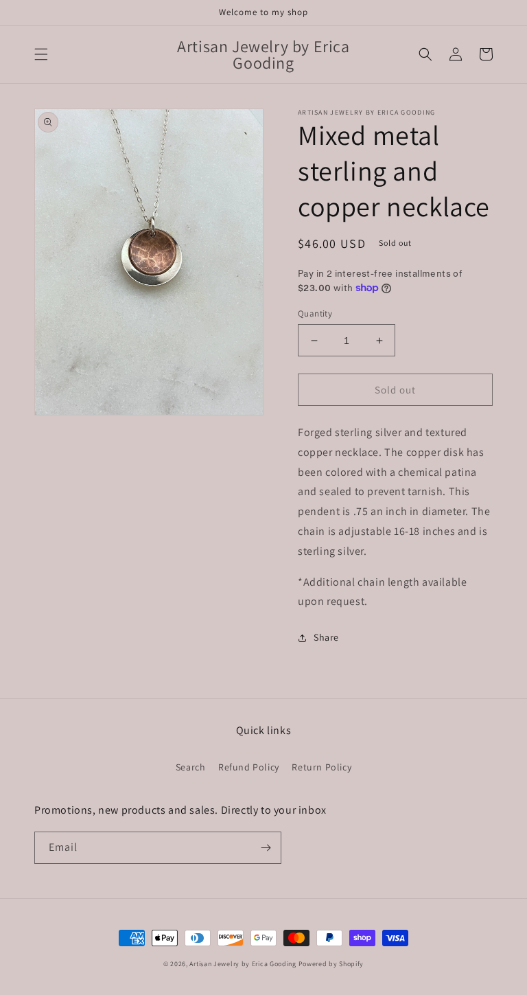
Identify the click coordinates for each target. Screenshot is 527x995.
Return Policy (321, 767)
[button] (41, 54)
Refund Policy (248, 767)
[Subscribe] (265, 848)
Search (191, 767)
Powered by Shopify (331, 963)
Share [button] (326, 637)
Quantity (315, 313)
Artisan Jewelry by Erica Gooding (242, 963)
